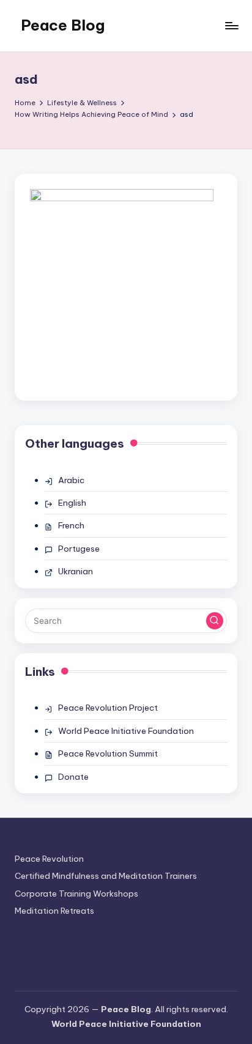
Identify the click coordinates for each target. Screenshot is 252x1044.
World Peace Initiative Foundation (126, 730)
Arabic (71, 480)
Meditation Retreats (54, 910)
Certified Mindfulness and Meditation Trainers (106, 875)
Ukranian (75, 571)
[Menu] (231, 25)
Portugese (79, 548)
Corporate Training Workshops (76, 893)
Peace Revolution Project (108, 707)
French (71, 525)
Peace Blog (63, 25)
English (72, 502)
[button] (214, 620)
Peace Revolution (49, 858)
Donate (73, 776)
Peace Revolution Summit (108, 753)
